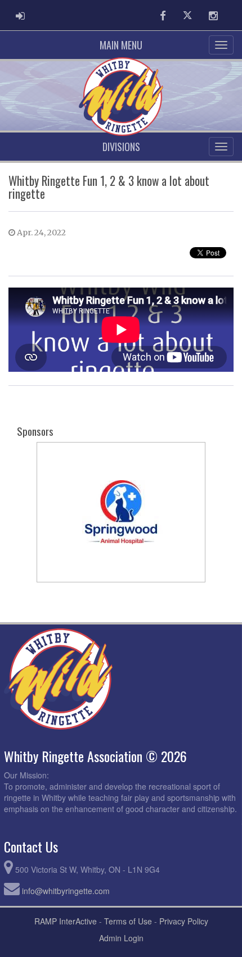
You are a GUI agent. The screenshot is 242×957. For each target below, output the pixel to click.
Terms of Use (128, 921)
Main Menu (121, 45)
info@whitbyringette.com (66, 890)
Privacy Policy (183, 921)
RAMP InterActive (65, 921)
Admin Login (121, 938)
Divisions (121, 146)
